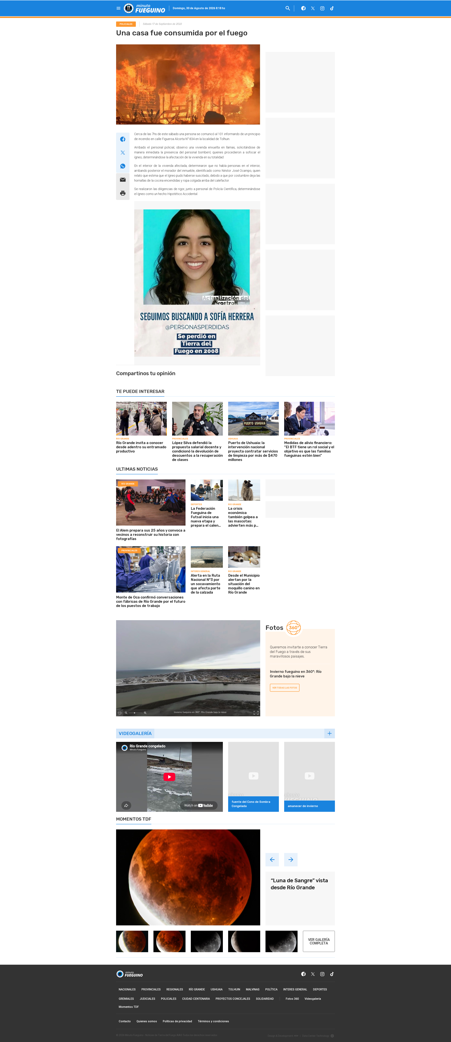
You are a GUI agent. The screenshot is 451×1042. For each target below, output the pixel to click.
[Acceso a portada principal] (144, 8)
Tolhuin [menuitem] (234, 989)
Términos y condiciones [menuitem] (213, 1021)
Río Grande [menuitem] (197, 989)
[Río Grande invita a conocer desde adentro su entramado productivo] (141, 403)
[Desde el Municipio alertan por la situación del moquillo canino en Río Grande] (244, 547)
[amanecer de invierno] (309, 743)
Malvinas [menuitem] (253, 989)
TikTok (332, 8)
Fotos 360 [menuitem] (292, 998)
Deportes (196, 504)
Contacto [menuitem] (125, 1021)
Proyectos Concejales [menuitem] (233, 998)
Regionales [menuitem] (174, 989)
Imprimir (122, 193)
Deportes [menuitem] (320, 989)
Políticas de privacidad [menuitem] (177, 1021)
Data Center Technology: (316, 1035)
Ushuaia (233, 439)
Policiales (126, 24)
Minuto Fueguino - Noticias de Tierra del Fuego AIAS (153, 1035)
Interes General (200, 571)
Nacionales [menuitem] (127, 989)
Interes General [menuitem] (295, 989)
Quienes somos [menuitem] (147, 1021)
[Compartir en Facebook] (122, 139)
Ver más (329, 733)
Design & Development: (281, 1035)
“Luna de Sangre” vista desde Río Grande (299, 884)
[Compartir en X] (122, 152)
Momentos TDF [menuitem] (129, 1007)
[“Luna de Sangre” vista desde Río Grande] (188, 877)
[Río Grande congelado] (169, 811)
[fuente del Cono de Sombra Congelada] (253, 743)
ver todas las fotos (284, 687)
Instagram (322, 8)
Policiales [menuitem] (168, 998)
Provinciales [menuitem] (151, 989)
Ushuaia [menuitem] (217, 989)
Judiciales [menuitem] (147, 998)
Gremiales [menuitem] (126, 998)
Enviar (122, 180)
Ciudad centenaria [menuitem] (196, 998)
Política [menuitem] (271, 989)
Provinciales (180, 439)
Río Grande (122, 439)
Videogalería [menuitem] (313, 998)
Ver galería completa (319, 941)
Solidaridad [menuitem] (265, 998)
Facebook (303, 8)
